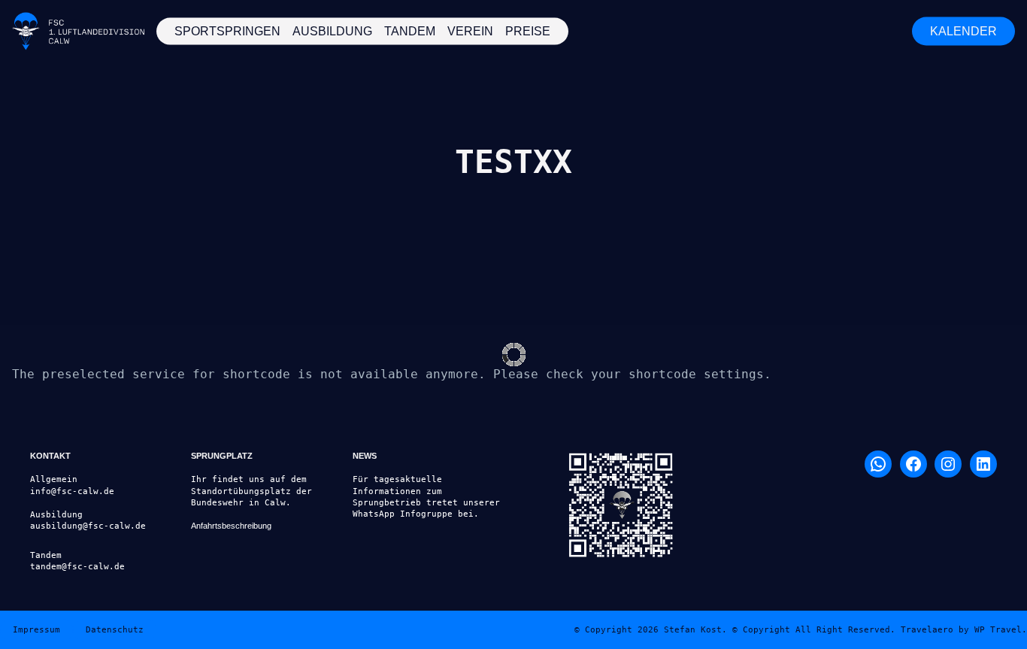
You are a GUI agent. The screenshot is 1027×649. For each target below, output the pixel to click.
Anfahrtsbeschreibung (231, 525)
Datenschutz (115, 630)
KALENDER (963, 30)
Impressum (36, 630)
